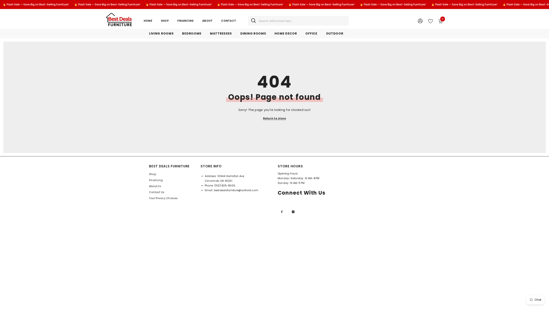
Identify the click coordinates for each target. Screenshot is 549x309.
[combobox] (302, 21)
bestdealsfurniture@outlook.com (236, 190)
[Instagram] (293, 212)
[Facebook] (282, 212)
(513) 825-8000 (224, 185)
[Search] (298, 21)
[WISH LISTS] (430, 20)
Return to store (274, 118)
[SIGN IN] (420, 20)
